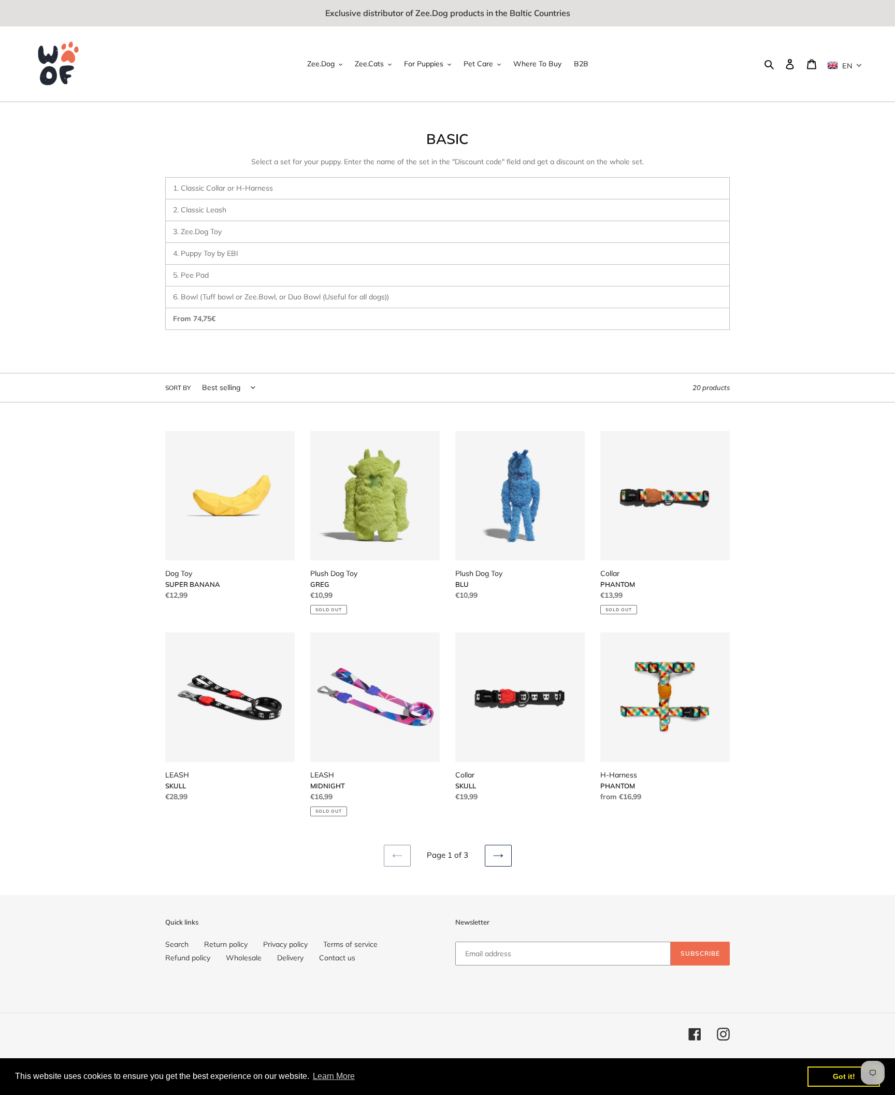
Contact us (337, 957)
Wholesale (244, 957)
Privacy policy (285, 944)
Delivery (290, 957)
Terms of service (350, 944)
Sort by (178, 388)
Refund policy (187, 957)
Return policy (226, 944)
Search (177, 944)
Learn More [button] (334, 1076)
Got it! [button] (844, 1076)
